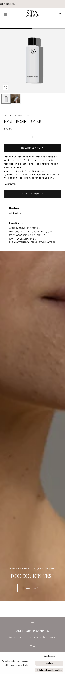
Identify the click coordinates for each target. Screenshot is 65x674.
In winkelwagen (32, 148)
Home (6, 115)
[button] (6, 14)
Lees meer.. (10, 183)
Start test (32, 588)
